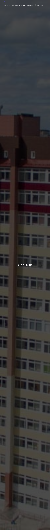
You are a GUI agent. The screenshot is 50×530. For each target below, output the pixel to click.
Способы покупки (18, 5)
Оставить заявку (30, 5)
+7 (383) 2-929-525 (40, 5)
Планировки (11, 5)
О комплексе (5, 5)
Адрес (24, 5)
